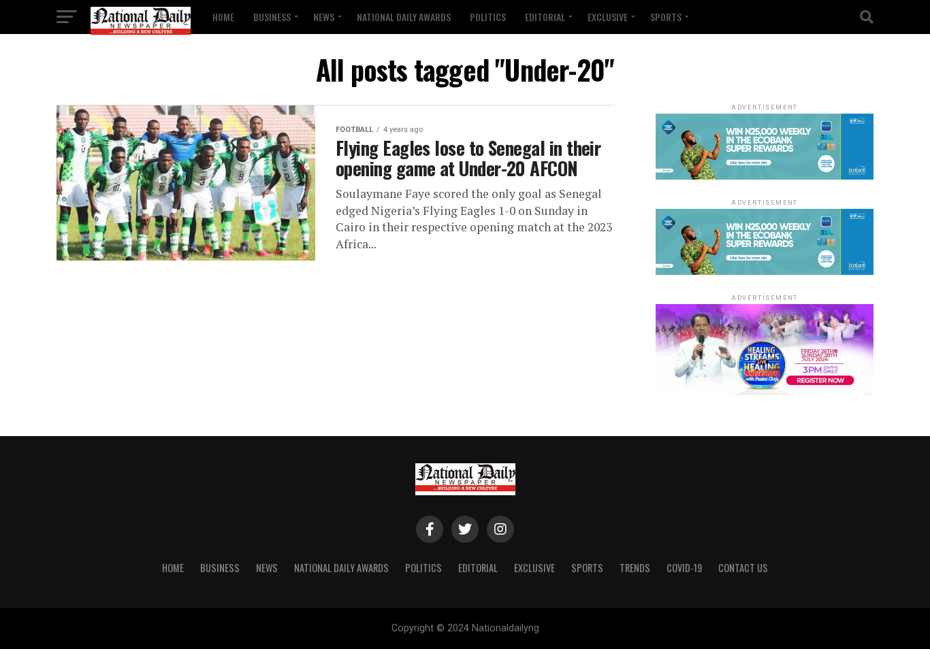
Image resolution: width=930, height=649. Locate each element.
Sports (666, 17)
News (323, 17)
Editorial (545, 17)
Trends (635, 568)
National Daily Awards (404, 17)
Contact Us (743, 568)
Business (272, 17)
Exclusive (608, 17)
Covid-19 (684, 568)
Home (223, 17)
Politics (488, 17)
